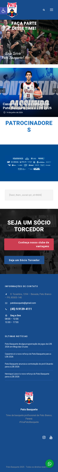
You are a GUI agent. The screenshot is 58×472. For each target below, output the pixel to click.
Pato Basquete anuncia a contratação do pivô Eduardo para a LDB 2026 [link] (29, 104)
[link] (3, 10)
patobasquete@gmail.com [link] (23, 303)
